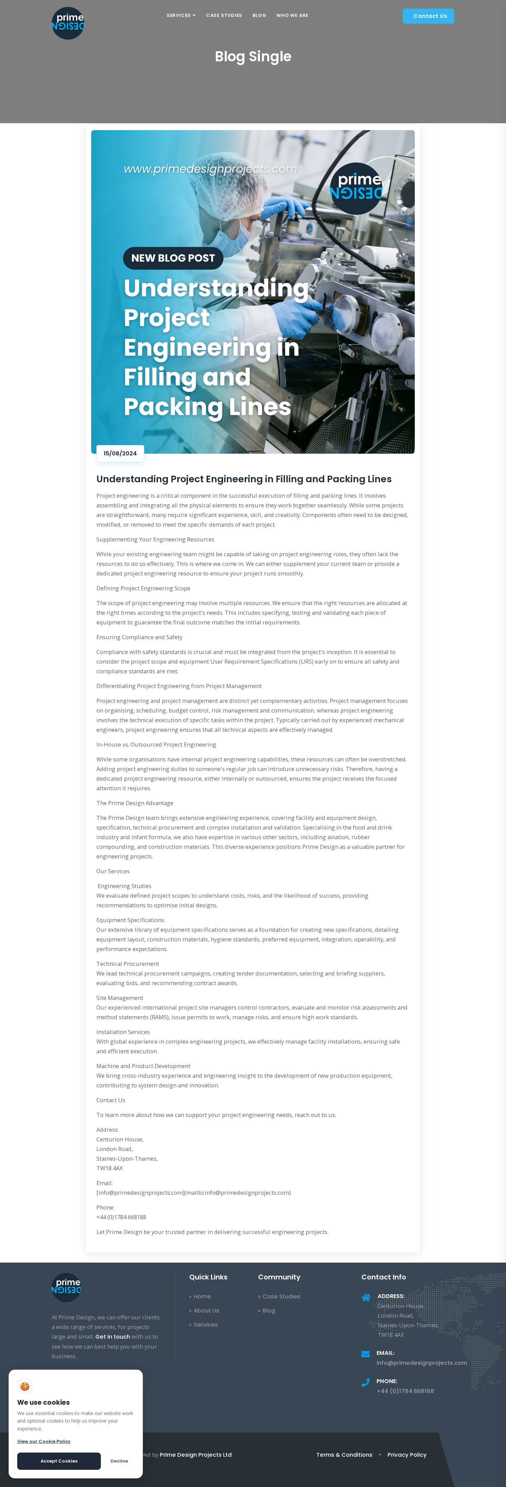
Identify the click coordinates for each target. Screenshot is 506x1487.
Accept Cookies (59, 1461)
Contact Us (430, 16)
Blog (259, 15)
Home (201, 1296)
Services (179, 15)
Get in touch (112, 1337)
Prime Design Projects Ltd (196, 1455)
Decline (119, 1461)
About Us (205, 1311)
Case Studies (224, 15)
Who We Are (292, 15)
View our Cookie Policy (44, 1441)
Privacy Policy (407, 1455)
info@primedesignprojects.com (422, 1363)
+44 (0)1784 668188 (405, 1391)
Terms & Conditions (344, 1455)
